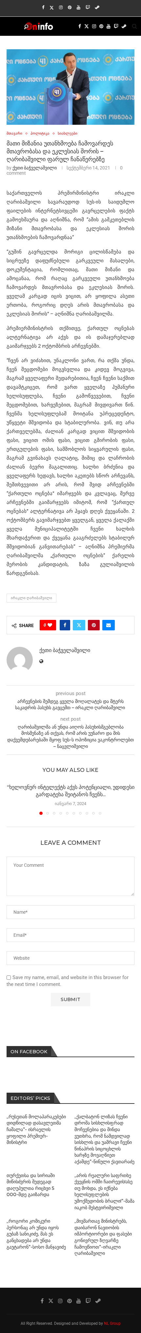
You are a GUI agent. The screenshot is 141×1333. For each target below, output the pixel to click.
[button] (12, 798)
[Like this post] (50, 625)
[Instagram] (61, 7)
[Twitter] (52, 7)
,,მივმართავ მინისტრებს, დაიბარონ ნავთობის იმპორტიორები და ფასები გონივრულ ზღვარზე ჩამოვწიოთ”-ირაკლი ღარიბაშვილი (103, 1237)
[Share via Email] (108, 625)
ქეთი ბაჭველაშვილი (34, 167)
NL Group (112, 1323)
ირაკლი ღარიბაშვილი (31, 598)
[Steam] (97, 7)
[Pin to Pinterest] (94, 625)
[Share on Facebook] (65, 625)
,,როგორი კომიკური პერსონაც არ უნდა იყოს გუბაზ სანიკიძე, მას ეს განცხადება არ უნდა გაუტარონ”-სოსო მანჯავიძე (36, 1234)
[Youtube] (78, 7)
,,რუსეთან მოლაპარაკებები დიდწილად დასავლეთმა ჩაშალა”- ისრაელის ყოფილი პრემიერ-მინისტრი (36, 1129)
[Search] (134, 26)
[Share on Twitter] (79, 625)
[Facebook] (43, 7)
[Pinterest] (69, 7)
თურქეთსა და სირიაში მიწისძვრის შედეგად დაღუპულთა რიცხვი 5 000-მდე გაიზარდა (31, 1185)
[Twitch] (88, 7)
